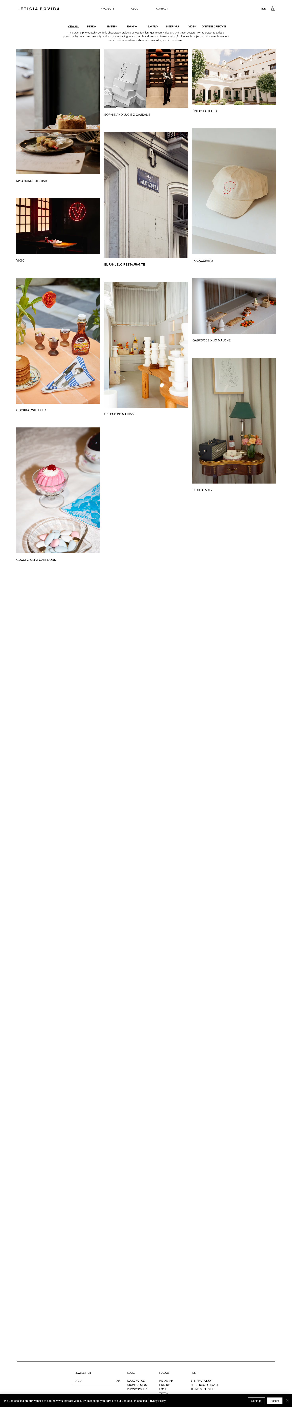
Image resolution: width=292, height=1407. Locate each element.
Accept (275, 1401)
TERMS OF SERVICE (202, 1389)
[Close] (287, 1400)
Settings (256, 1401)
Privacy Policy (157, 1401)
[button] (273, 8)
